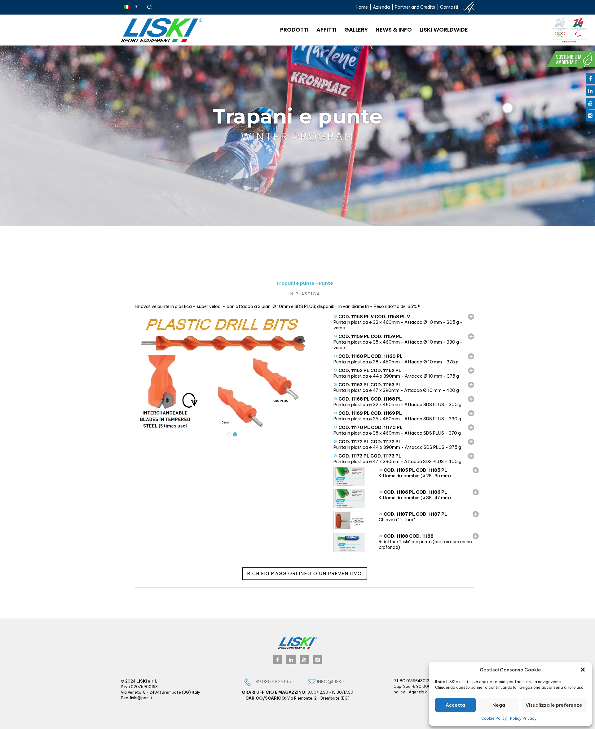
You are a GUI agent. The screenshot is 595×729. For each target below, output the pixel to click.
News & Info (394, 29)
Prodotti (294, 29)
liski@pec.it (141, 698)
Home (362, 7)
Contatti (449, 7)
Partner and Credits (415, 7)
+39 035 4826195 (271, 681)
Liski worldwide (444, 29)
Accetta (455, 705)
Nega (498, 705)
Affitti (326, 29)
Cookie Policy (494, 718)
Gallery (356, 29)
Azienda (381, 7)
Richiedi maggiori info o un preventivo (304, 573)
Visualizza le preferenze (554, 705)
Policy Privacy (523, 718)
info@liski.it (331, 681)
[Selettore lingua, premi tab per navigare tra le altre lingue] (131, 6)
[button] (583, 669)
